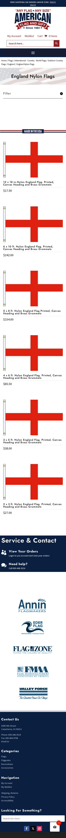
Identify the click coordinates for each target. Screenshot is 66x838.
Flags (10, 60)
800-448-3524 (19, 568)
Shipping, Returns (9, 793)
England (11, 64)
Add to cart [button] (33, 197)
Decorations (7, 764)
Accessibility (7, 800)
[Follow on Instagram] (39, 828)
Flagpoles (6, 760)
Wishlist (29, 36)
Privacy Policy (8, 796)
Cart (40, 36)
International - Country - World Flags (30, 60)
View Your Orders (23, 551)
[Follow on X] (33, 828)
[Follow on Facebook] (26, 828)
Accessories (7, 767)
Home (4, 60)
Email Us (5, 741)
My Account (14, 36)
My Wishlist (6, 786)
